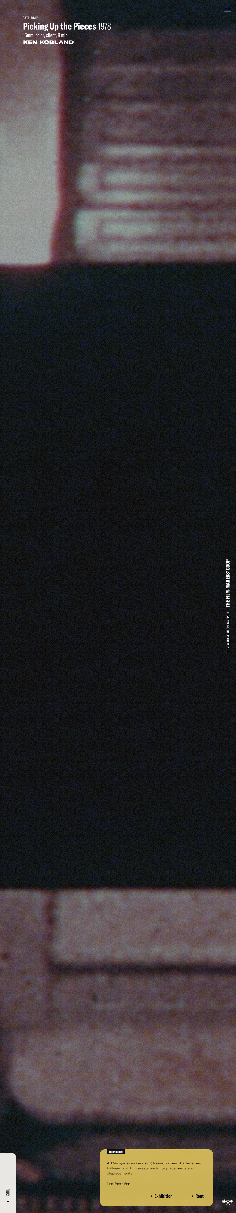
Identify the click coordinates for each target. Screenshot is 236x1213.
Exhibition (164, 1196)
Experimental (116, 1151)
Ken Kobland (48, 42)
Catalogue (30, 18)
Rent (199, 1196)
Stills (8, 1193)
